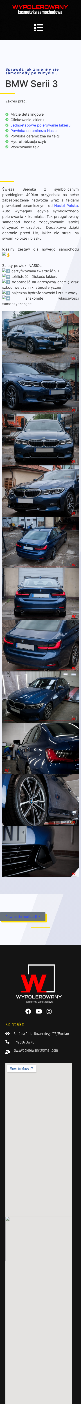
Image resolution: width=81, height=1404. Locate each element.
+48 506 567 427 (25, 1042)
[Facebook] (28, 1011)
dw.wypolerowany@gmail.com (36, 1050)
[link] (66, 205)
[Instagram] (49, 1011)
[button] (38, 28)
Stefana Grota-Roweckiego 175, (42, 1034)
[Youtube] (38, 1011)
